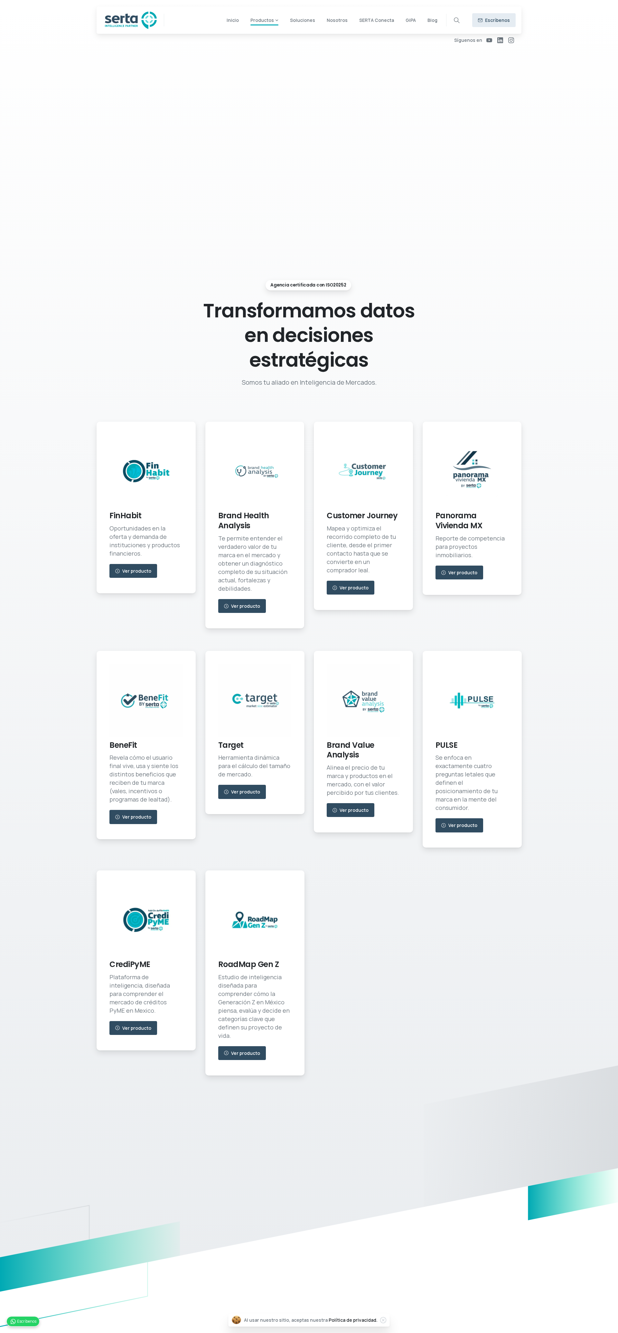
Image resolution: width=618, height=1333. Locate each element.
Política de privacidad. (353, 1320)
